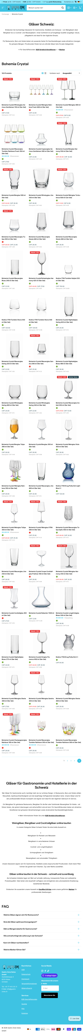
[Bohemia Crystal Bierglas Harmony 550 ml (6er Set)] (68, 133)
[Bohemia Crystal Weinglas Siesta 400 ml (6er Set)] (68, 683)
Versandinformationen (29, 983)
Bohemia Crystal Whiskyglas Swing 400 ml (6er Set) (12, 404)
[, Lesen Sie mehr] (69, 7)
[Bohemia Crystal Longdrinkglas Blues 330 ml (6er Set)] (68, 597)
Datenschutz (26, 974)
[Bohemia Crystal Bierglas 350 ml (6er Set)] (41, 429)
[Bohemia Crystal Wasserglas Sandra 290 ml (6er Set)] (41, 346)
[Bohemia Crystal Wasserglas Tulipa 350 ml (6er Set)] (14, 221)
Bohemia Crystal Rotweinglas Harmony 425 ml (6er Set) (41, 279)
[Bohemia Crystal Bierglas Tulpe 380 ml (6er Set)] (14, 429)
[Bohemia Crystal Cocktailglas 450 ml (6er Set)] (14, 597)
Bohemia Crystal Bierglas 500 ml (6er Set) (14, 196)
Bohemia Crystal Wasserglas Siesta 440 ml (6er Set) (39, 238)
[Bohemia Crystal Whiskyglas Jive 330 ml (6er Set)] (41, 180)
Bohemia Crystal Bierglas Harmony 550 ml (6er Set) (67, 150)
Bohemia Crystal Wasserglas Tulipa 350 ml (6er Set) (14, 238)
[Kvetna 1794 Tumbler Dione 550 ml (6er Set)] (14, 304)
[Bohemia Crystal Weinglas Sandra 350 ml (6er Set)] (41, 683)
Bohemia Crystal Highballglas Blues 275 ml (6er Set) (12, 658)
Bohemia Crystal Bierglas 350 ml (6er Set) (41, 445)
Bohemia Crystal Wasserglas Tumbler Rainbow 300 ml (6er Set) (68, 741)
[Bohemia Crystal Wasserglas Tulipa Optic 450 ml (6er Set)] (68, 512)
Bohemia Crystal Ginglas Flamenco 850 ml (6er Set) (39, 658)
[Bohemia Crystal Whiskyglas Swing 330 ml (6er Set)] (41, 387)
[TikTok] (48, 971)
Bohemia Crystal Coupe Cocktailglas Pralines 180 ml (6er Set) (41, 572)
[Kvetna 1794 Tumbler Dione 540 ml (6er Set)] (41, 304)
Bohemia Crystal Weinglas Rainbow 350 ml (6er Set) (13, 487)
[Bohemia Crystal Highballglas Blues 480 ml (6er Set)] (68, 346)
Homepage (5, 14)
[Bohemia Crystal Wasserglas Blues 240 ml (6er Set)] (14, 263)
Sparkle (24, 1004)
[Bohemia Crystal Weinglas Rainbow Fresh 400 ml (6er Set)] (41, 89)
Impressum (25, 979)
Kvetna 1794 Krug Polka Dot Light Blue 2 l (68, 487)
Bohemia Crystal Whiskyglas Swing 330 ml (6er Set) (39, 404)
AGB (23, 970)
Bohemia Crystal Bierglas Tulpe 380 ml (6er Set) (13, 445)
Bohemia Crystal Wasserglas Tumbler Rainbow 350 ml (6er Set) (41, 741)
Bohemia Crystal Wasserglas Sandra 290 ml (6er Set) (41, 362)
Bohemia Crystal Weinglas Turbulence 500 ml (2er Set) (68, 196)
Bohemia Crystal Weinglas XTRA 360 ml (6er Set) (41, 528)
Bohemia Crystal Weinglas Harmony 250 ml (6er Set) (67, 572)
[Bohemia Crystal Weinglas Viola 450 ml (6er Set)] (68, 429)
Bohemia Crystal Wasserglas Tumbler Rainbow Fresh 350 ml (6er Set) (13, 151)
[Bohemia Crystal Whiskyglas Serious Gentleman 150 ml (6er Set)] (14, 89)
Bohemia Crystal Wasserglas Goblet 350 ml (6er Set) (68, 404)
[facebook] (45, 971)
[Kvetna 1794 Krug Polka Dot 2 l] (68, 641)
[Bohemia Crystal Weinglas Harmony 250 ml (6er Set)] (68, 556)
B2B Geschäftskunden (29, 999)
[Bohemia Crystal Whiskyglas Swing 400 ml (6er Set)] (14, 387)
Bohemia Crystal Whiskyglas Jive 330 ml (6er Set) (41, 196)
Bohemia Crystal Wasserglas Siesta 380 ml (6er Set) (66, 238)
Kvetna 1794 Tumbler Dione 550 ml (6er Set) (13, 321)
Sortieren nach (55, 73)
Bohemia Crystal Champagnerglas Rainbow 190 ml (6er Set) (14, 741)
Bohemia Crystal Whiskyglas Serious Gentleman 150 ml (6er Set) (14, 106)
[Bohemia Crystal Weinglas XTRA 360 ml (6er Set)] (41, 512)
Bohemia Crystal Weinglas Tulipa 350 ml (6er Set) (14, 528)
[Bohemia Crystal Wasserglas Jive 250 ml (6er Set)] (14, 556)
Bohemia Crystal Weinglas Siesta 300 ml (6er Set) (14, 700)
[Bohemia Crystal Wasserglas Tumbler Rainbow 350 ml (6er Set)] (41, 725)
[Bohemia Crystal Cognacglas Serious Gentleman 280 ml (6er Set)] (41, 133)
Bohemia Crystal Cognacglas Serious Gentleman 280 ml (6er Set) (41, 150)
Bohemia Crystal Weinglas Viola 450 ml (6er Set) (67, 445)
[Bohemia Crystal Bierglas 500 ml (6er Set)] (14, 180)
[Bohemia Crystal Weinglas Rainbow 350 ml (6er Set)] (14, 470)
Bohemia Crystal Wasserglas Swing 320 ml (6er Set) (12, 362)
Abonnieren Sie (49, 995)
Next (79, 761)
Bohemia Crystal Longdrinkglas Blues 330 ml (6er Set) (67, 614)
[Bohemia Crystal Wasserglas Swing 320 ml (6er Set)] (14, 346)
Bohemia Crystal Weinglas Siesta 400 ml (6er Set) (68, 700)
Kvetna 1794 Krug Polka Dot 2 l (67, 657)
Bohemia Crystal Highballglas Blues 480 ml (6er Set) (67, 362)
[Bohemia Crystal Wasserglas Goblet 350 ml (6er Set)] (68, 387)
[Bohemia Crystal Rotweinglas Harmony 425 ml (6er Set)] (41, 263)
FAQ (23, 1009)
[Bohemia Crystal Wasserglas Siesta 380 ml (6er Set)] (68, 221)
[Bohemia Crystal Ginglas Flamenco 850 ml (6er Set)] (41, 641)
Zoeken (63, 7)
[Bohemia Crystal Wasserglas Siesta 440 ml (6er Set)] (41, 221)
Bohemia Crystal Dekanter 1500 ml (41, 613)
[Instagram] (42, 971)
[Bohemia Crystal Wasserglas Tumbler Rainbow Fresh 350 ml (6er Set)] (14, 133)
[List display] (45, 73)
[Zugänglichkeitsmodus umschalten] (76, 1)
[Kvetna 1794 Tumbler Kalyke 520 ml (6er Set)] (68, 263)
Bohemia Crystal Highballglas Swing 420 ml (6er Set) (67, 321)
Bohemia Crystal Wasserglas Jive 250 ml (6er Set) (14, 572)
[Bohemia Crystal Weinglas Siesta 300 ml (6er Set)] (14, 683)
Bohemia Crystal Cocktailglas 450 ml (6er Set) (14, 614)
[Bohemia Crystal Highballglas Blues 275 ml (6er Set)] (14, 641)
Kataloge (25, 1013)
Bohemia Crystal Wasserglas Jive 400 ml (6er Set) (41, 487)
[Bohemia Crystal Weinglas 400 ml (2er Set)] (68, 89)
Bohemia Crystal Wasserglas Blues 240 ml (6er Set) (12, 279)
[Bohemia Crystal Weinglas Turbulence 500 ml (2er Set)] (68, 180)
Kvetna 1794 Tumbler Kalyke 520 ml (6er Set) (68, 279)
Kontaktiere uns (69, 2)
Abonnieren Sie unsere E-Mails (49, 982)
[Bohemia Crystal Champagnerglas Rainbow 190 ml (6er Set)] (14, 725)
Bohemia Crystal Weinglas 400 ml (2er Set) (68, 106)
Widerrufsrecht (27, 988)
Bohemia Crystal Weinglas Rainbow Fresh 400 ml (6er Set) (40, 106)
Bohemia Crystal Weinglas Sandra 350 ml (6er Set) (41, 700)
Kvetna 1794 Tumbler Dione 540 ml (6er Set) (40, 321)
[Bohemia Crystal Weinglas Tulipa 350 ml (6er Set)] (14, 512)
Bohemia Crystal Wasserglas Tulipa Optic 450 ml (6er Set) (68, 528)
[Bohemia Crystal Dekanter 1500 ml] (41, 597)
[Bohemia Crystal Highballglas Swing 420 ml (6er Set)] (68, 304)
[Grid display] (42, 73)
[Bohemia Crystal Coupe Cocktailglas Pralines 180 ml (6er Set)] (41, 556)
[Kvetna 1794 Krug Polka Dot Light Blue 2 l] (68, 470)
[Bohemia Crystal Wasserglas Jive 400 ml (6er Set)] (41, 470)
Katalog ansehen (3, 8)
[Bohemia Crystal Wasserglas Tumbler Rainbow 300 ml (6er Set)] (68, 725)
